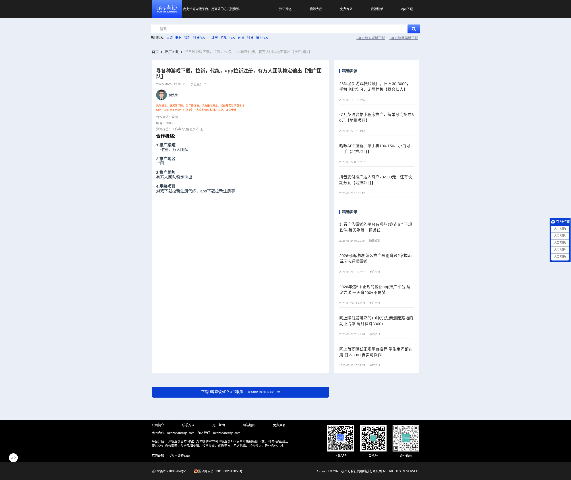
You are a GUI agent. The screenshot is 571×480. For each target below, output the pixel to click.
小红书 (213, 37)
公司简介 (158, 425)
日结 (169, 37)
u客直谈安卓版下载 (370, 38)
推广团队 (172, 52)
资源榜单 (377, 9)
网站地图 (249, 425)
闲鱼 (241, 37)
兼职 (178, 37)
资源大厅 (316, 9)
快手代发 (262, 37)
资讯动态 (285, 9)
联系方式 (188, 425)
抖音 (250, 37)
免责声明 (279, 425)
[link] (155, 52)
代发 (232, 37)
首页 (155, 52)
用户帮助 (218, 425)
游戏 (223, 37)
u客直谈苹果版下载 (403, 38)
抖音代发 (199, 37)
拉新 (187, 37)
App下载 (407, 9)
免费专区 (346, 9)
